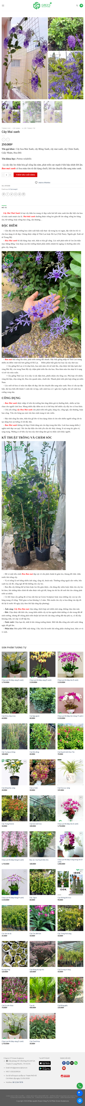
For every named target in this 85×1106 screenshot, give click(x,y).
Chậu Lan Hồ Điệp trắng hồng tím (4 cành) (70, 861)
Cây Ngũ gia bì (34, 716)
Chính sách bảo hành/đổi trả (37, 1096)
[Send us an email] (72, 1063)
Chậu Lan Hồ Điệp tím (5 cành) (68, 824)
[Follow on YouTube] (64, 1068)
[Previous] (6, 58)
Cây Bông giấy (63, 1005)
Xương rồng (6, 969)
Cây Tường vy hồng (8, 752)
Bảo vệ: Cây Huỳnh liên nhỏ (39, 860)
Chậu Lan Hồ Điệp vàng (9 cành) (40, 680)
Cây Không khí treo (64, 898)
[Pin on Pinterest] (19, 194)
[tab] (4, 207)
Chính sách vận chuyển (15, 1096)
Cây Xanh (16, 128)
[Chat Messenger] (80, 1101)
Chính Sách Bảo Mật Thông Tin (22, 1097)
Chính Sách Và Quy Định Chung (47, 1097)
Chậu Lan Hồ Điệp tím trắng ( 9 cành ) (70, 716)
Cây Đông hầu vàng (8, 788)
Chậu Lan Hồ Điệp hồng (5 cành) (13, 860)
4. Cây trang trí (28, 128)
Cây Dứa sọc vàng (64, 788)
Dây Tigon (33, 898)
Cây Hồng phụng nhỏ (37, 969)
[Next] (79, 58)
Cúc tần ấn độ (6, 933)
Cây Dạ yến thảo (7, 1005)
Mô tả (4, 207)
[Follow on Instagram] (68, 1063)
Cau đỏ (32, 1005)
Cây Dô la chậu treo (9, 716)
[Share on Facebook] (8, 194)
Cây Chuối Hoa (35, 1041)
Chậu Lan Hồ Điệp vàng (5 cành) (12, 680)
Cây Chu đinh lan (35, 933)
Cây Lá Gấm (34, 788)
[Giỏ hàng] (81, 5)
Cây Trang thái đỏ (8, 824)
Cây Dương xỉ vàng (64, 969)
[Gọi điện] (80, 1086)
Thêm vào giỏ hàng (25, 175)
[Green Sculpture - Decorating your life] (42, 5)
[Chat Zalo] (80, 1093)
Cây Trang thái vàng (64, 933)
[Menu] (3, 5)
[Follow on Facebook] (64, 1063)
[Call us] (76, 1063)
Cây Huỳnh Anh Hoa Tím (66, 752)
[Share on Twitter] (12, 194)
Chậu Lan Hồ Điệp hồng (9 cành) (13, 898)
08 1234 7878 (17, 1082)
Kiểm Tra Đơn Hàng (68, 1097)
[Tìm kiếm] (77, 5)
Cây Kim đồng (34, 752)
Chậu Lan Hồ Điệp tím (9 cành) (68, 680)
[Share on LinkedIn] (23, 194)
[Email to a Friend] (15, 194)
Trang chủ (6, 128)
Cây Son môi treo (36, 824)
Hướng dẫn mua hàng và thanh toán (64, 1096)
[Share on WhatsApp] (4, 194)
